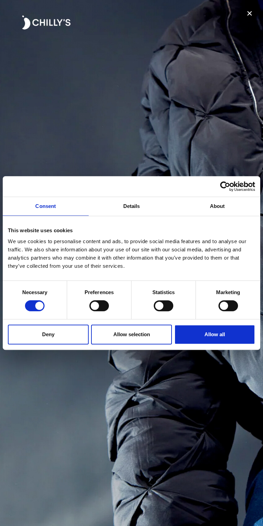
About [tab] (217, 206)
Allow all (214, 334)
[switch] (99, 305)
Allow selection (131, 334)
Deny (48, 334)
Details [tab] (131, 206)
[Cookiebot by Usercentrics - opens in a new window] (225, 186)
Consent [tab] (45, 206)
